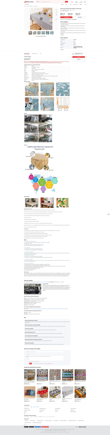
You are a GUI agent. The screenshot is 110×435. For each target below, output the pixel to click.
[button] (76, 2)
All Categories (27, 4)
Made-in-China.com (51, 430)
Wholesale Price (60, 429)
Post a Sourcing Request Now (47, 363)
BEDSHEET (41, 411)
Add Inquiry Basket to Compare (41, 36)
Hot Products (37, 429)
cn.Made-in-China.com (63, 430)
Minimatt (37, 308)
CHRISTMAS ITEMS (57, 408)
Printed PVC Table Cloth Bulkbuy (37, 422)
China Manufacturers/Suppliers (48, 429)
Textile (27, 6)
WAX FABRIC (56, 410)
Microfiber (39, 308)
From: (28, 351)
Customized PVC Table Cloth (72, 420)
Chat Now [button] (80, 17)
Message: (27, 356)
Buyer (66, 4)
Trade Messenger (37, 426)
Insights (73, 429)
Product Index (69, 429)
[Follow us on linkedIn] (85, 426)
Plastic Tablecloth (35, 6)
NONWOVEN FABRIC (73, 411)
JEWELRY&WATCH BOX (43, 408)
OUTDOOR (25, 411)
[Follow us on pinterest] (84, 426)
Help (70, 4)
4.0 (76, 54)
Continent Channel (65, 429)
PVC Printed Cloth (56, 420)
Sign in (85, 2)
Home (25, 6)
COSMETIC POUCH (26, 408)
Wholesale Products (55, 429)
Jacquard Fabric (49, 308)
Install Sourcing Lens (45, 426)
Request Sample (74, 19)
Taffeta (67, 308)
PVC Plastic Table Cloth (81, 420)
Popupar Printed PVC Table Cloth (41, 381)
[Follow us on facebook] (79, 426)
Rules (85, 4)
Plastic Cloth (26, 420)
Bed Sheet (44, 308)
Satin (42, 308)
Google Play (31, 426)
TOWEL (56, 411)
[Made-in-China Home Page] (28, 2)
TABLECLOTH (72, 410)
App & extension (75, 4)
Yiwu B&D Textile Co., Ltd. (65, 10)
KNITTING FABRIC (42, 410)
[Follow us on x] (80, 426)
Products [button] (38, 1)
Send (30, 363)
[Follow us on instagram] (81, 426)
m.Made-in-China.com (57, 430)
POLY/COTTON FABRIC (27, 410)
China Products (42, 429)
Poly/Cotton (53, 308)
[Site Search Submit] (66, 2)
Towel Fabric (63, 308)
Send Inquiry (66, 17)
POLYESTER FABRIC (73, 408)
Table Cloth (30, 6)
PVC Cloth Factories (32, 420)
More (25, 424)
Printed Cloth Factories (40, 420)
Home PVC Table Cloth (28, 422)
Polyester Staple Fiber (58, 308)
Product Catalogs (36, 406)
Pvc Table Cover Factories (48, 420)
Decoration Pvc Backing (63, 420)
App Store (26, 426)
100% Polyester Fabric (32, 308)
